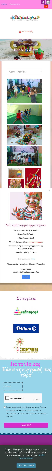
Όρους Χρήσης (26, 407)
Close (26, 277)
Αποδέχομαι (26, 465)
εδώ (33, 259)
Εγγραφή (26, 425)
